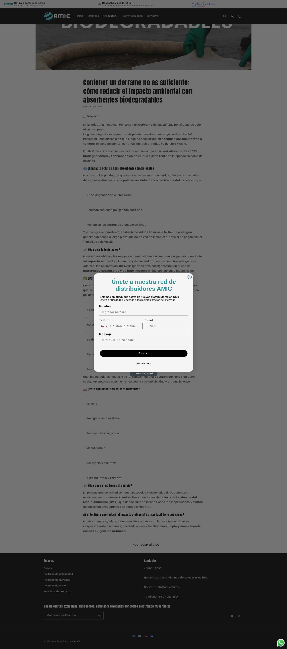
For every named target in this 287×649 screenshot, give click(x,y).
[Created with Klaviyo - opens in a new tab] (143, 374)
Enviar (144, 353)
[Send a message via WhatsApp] (280, 642)
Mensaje (105, 334)
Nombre (105, 306)
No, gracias (144, 363)
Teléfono (106, 320)
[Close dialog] (190, 277)
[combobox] (104, 326)
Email (149, 320)
